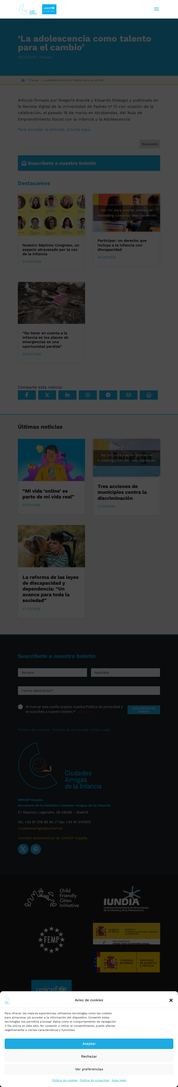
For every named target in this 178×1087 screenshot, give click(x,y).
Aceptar (89, 1044)
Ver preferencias (89, 1069)
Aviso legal (119, 1080)
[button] (171, 1000)
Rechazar (89, 1056)
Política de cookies (64, 1080)
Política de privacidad (94, 1080)
